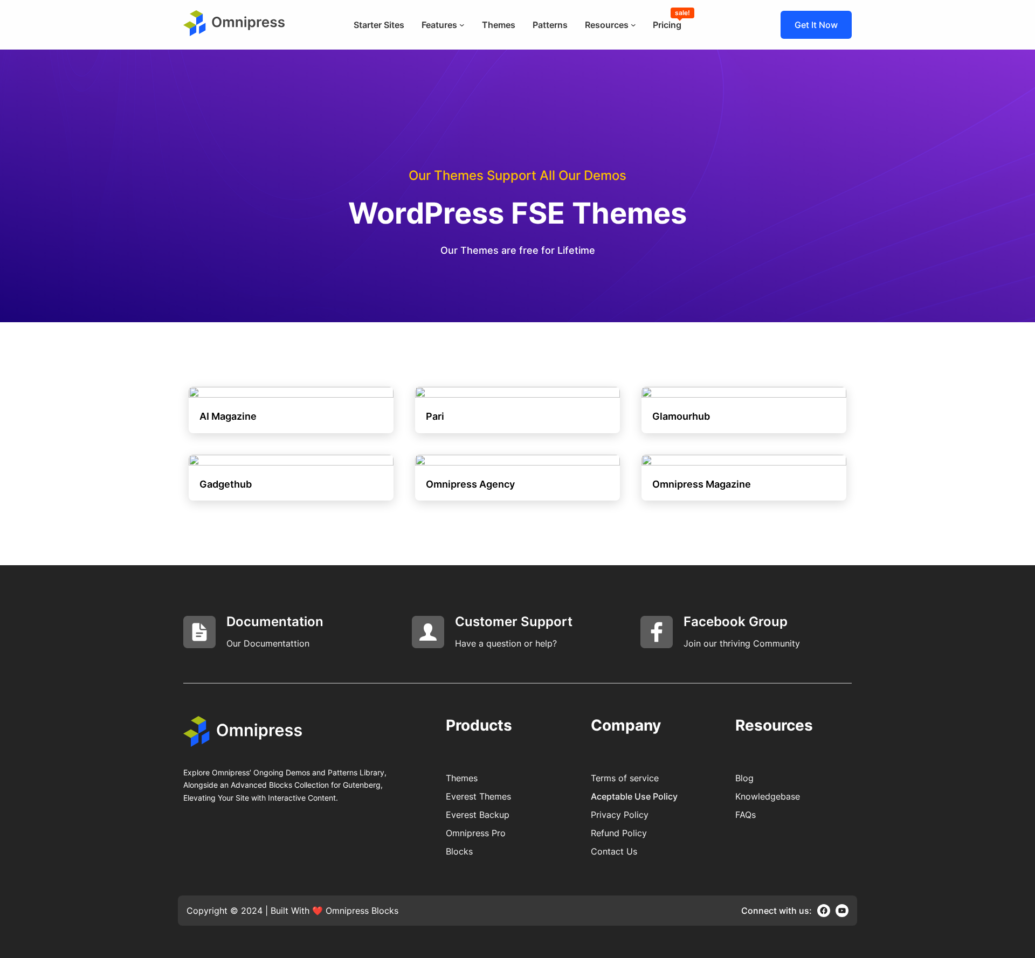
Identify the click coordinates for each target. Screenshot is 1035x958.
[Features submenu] (462, 24)
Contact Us (614, 851)
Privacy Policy (619, 814)
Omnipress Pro (476, 833)
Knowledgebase (767, 796)
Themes (462, 778)
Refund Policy (619, 833)
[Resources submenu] (633, 24)
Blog (744, 778)
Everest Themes (478, 796)
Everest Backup (477, 814)
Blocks (459, 851)
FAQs (745, 814)
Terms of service (625, 778)
